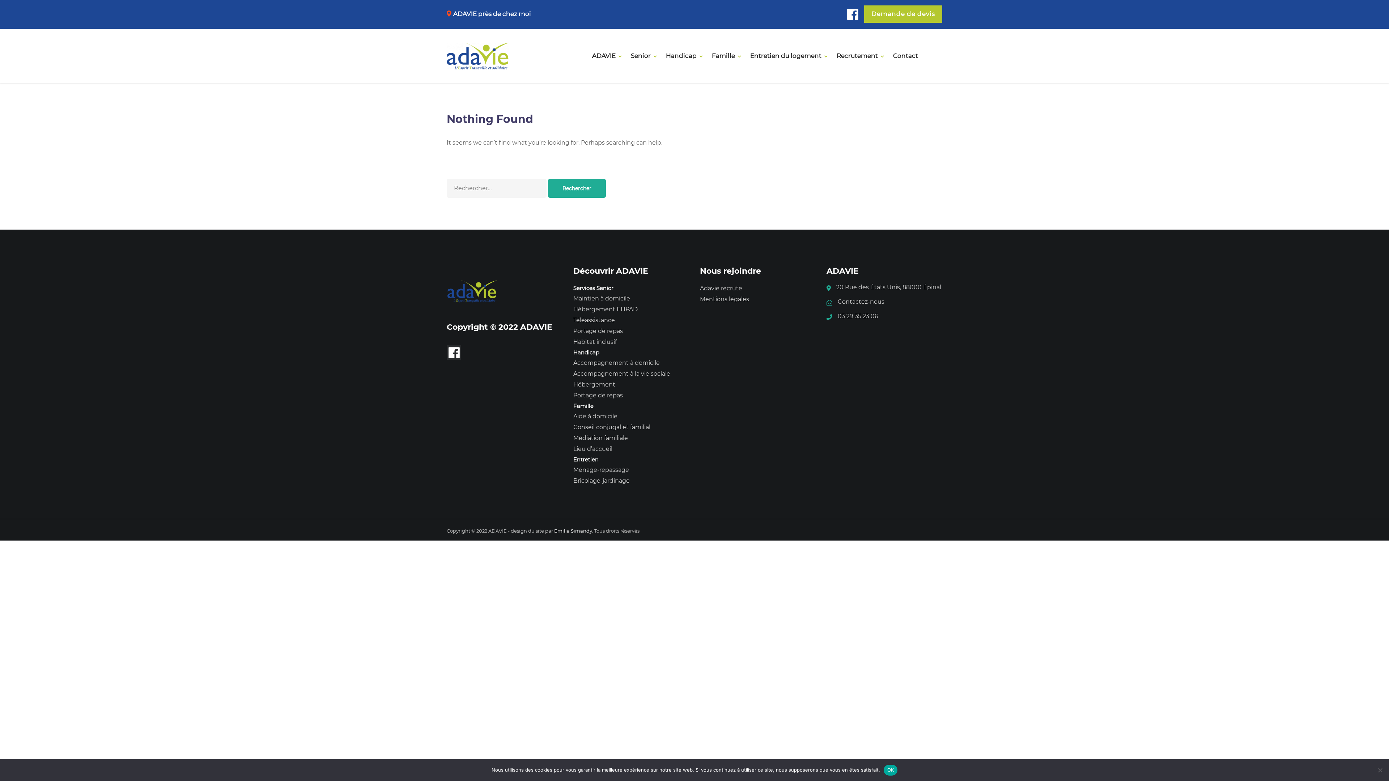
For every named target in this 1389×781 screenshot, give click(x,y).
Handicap (681, 55)
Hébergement (594, 384)
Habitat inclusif (595, 341)
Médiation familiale (600, 438)
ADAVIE (604, 55)
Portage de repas (598, 331)
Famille (723, 55)
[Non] (1380, 770)
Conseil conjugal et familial (611, 427)
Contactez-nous (861, 301)
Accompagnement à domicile (616, 362)
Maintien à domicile (601, 298)
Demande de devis (903, 13)
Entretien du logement (785, 55)
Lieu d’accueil (592, 448)
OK (890, 770)
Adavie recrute (721, 288)
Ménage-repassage (601, 469)
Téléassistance (594, 320)
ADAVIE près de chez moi (492, 13)
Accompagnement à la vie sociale (621, 373)
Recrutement (857, 55)
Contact (905, 55)
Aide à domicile (595, 416)
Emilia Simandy (573, 531)
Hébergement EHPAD (605, 309)
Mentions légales (724, 299)
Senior (641, 55)
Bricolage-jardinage (601, 480)
